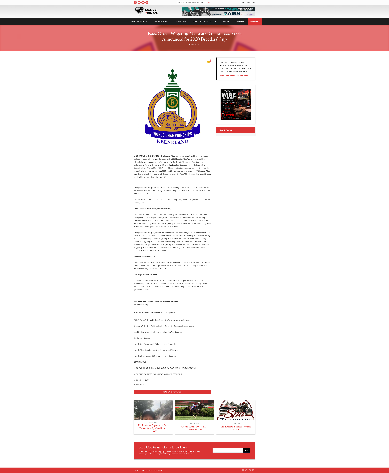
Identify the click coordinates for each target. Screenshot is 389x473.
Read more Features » (172, 392)
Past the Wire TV (139, 21)
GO (246, 450)
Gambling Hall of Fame (204, 21)
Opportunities (250, 2)
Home (242, 2)
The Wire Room (161, 21)
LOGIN (255, 21)
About (226, 21)
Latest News (181, 21)
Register (240, 21)
